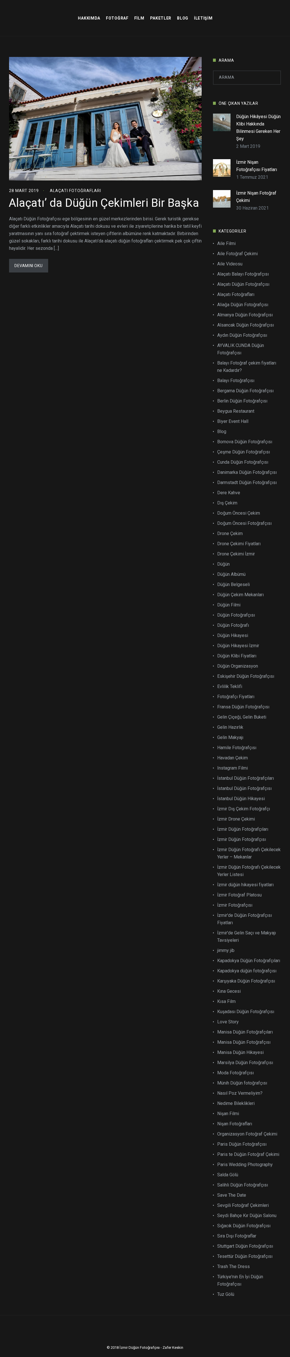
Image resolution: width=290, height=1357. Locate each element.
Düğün (223, 564)
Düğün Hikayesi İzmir (238, 645)
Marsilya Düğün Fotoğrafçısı (245, 1062)
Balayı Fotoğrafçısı (235, 380)
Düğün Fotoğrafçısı (236, 615)
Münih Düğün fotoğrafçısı (242, 1083)
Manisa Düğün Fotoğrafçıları (245, 1032)
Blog (182, 18)
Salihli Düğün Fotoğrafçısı (242, 1185)
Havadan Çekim (232, 757)
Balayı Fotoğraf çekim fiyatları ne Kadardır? (246, 366)
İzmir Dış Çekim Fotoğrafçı (243, 808)
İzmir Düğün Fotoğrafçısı (241, 839)
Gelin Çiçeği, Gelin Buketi (241, 717)
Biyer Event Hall (232, 421)
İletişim (203, 18)
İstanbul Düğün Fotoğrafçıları (245, 778)
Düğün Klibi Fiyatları (236, 656)
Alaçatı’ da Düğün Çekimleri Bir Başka (104, 203)
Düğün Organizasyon (237, 666)
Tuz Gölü (225, 1294)
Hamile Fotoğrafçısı (236, 747)
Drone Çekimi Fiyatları (239, 543)
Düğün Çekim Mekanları (240, 594)
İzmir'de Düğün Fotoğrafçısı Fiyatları (244, 919)
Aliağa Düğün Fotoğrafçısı (242, 304)
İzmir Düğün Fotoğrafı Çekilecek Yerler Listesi (249, 870)
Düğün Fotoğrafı (233, 625)
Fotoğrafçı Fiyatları (235, 696)
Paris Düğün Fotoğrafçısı (241, 1144)
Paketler (161, 18)
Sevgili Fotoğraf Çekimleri (243, 1205)
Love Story (228, 1021)
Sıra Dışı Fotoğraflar (236, 1236)
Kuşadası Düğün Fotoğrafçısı (245, 1011)
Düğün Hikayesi (232, 635)
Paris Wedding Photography (245, 1164)
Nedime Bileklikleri (236, 1103)
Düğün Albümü (231, 574)
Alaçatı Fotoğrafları (75, 190)
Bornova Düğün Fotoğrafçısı (244, 441)
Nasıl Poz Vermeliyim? (240, 1093)
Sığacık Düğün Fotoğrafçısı (243, 1225)
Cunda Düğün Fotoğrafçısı (242, 462)
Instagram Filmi (232, 768)
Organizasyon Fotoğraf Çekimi (247, 1134)
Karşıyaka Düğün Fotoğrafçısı (246, 981)
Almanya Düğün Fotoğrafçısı (245, 315)
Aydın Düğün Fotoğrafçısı (242, 335)
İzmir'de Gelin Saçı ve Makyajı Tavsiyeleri (246, 936)
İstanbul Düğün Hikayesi (241, 798)
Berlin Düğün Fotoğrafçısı (242, 401)
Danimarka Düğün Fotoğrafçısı (247, 472)
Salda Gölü (227, 1174)
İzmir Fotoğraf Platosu (239, 895)
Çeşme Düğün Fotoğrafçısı (243, 452)
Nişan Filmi (228, 1113)
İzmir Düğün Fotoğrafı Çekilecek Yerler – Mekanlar (249, 853)
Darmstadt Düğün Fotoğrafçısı (247, 482)
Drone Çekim (230, 533)
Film (139, 18)
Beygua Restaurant (235, 411)
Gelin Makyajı (230, 737)
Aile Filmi (226, 243)
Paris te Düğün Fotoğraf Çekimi (248, 1154)
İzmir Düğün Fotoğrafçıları (242, 829)
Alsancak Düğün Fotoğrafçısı (245, 325)
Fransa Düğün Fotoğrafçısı (243, 707)
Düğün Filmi (228, 605)
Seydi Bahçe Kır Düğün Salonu (246, 1215)
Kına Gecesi (229, 991)
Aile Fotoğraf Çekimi (237, 253)
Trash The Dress (233, 1266)
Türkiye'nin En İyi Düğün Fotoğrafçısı (240, 1280)
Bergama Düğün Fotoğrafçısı (245, 390)
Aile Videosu (229, 264)
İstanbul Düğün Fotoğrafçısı (244, 788)
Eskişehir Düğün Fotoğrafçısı (245, 676)
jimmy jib (225, 950)
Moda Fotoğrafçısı (235, 1072)
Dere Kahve (228, 492)
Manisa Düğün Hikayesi (240, 1052)
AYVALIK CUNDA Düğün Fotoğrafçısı (240, 349)
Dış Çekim (227, 503)
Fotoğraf (117, 18)
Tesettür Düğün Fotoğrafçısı (244, 1256)
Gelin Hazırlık (230, 727)
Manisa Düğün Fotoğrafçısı (243, 1042)
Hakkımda (89, 18)
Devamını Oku (28, 265)
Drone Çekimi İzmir (236, 554)
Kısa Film (226, 1001)
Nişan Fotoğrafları (234, 1123)
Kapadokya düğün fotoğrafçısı (246, 970)
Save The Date (231, 1195)
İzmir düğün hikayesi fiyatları (245, 884)
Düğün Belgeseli (233, 584)
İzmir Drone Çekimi (236, 819)
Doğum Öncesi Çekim (238, 513)
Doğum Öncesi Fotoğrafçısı (244, 523)
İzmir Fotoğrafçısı (234, 905)
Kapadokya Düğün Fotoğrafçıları (248, 960)
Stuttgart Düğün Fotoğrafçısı (245, 1246)
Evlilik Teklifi (229, 686)
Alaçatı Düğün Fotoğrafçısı (243, 284)
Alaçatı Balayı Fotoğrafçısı (243, 274)
